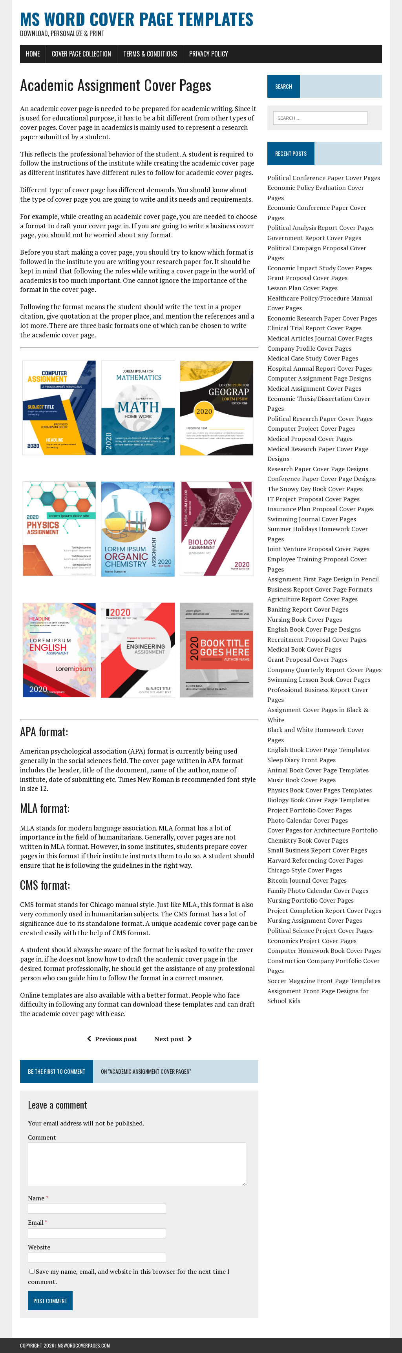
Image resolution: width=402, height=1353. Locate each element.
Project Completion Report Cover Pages (324, 910)
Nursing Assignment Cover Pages (314, 920)
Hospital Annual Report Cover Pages (319, 368)
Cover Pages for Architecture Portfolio (322, 830)
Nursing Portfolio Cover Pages (310, 900)
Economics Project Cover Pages (311, 940)
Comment (42, 1137)
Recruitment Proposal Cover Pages (317, 639)
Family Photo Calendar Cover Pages (317, 890)
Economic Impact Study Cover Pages (319, 268)
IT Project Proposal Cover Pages (313, 499)
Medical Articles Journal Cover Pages (319, 338)
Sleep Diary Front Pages (301, 760)
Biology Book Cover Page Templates (318, 800)
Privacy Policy (208, 53)
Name (37, 1198)
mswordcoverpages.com (84, 1345)
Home (33, 53)
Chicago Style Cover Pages (304, 870)
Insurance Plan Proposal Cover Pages (320, 508)
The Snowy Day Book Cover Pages (315, 488)
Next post (169, 1038)
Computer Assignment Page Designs (319, 378)
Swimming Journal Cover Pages (311, 519)
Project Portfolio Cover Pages (309, 810)
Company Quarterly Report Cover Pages (324, 669)
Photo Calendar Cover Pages (307, 820)
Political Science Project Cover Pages (320, 930)
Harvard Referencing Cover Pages (315, 860)
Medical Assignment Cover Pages (314, 388)
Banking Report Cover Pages (307, 609)
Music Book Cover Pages (301, 780)
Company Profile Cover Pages (309, 348)
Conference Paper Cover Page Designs (321, 478)
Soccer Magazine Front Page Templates (323, 980)
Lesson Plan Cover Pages (302, 288)
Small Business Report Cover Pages (317, 850)
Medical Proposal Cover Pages (310, 438)
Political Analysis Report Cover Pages (320, 227)
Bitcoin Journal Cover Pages (307, 880)
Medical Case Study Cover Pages (312, 358)
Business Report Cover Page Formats (319, 589)
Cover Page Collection (81, 53)
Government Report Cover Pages (314, 237)
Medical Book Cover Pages (304, 649)
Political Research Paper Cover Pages (320, 418)
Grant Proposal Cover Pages (307, 277)
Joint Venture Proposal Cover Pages (318, 548)
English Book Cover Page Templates (318, 749)
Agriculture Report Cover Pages (312, 599)
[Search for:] (320, 117)
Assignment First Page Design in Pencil (323, 579)
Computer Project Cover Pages (311, 428)
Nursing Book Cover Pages (304, 619)
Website (39, 1247)
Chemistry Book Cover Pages (307, 840)
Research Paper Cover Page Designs (317, 468)
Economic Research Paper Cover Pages (322, 318)
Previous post (116, 1038)
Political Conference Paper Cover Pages (323, 177)
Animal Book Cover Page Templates (318, 770)
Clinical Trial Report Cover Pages (314, 328)
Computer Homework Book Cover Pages (324, 950)
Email (36, 1222)
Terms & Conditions (150, 53)
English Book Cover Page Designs (314, 629)
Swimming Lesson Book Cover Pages (318, 679)
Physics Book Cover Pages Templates (319, 790)
